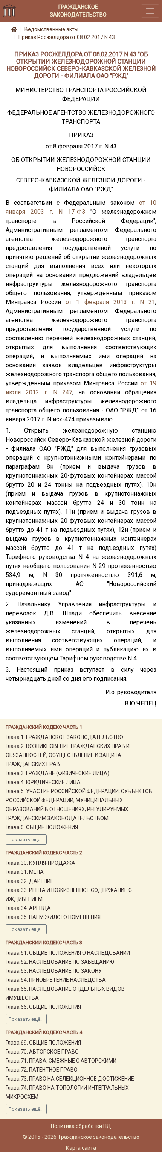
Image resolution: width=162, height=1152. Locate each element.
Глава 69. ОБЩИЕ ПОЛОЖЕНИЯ (43, 1043)
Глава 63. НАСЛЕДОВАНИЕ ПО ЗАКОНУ (54, 971)
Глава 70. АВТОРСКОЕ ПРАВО (42, 1052)
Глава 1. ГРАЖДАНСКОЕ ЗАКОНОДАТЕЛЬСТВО (64, 737)
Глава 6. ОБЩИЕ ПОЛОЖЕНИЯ (42, 827)
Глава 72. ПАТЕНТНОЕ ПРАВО (42, 1070)
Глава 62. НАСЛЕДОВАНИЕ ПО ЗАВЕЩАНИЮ (60, 962)
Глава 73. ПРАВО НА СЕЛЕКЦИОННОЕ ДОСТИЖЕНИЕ (70, 1079)
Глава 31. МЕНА (25, 872)
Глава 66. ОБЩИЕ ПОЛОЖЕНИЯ (43, 1007)
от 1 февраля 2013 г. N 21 (110, 302)
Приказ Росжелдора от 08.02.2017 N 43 (66, 37)
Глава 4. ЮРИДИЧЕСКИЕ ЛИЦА (43, 782)
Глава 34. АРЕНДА (28, 908)
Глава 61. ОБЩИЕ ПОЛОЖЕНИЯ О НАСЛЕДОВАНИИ (68, 953)
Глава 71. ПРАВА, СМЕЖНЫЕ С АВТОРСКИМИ (61, 1061)
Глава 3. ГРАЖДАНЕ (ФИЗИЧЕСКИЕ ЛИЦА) (57, 773)
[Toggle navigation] (150, 10)
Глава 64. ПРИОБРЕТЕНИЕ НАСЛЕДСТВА (56, 980)
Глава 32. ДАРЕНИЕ (29, 881)
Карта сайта (81, 1148)
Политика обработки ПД (81, 1126)
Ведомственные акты (51, 29)
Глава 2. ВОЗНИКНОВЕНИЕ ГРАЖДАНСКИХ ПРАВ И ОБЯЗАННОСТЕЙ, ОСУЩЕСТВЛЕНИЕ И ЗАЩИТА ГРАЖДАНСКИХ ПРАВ (68, 755)
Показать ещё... (26, 839)
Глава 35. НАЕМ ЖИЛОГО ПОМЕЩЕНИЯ (53, 917)
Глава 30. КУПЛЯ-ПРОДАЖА (40, 863)
